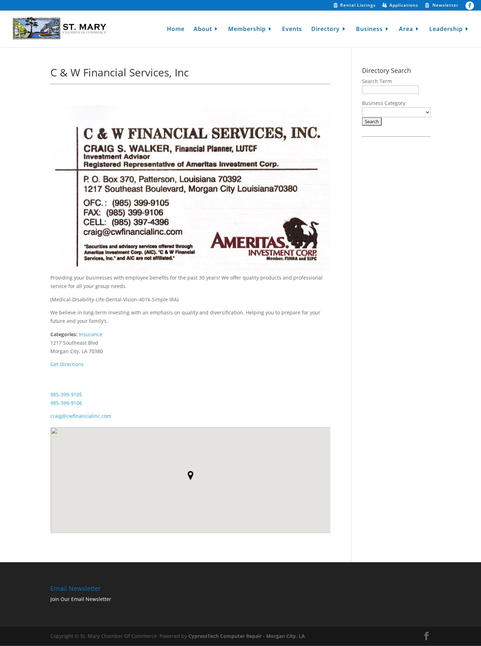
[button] (190, 475)
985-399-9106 (66, 403)
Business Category (383, 103)
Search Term (377, 81)
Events (292, 29)
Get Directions (67, 364)
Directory (325, 29)
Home (176, 29)
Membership (247, 29)
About (203, 29)
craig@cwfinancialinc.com (80, 416)
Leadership (446, 29)
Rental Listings (358, 5)
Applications (403, 5)
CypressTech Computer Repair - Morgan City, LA (246, 636)
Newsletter (445, 5)
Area (406, 29)
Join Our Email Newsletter (80, 599)
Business (369, 29)
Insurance (90, 334)
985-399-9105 (66, 394)
